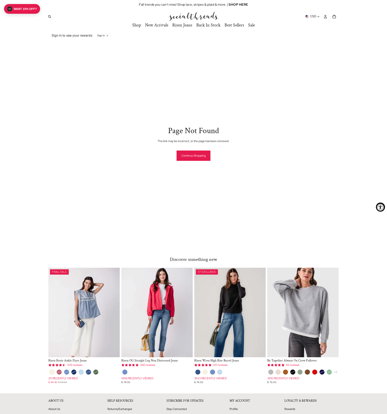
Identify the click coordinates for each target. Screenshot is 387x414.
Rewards (289, 409)
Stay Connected (176, 409)
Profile (234, 409)
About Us (54, 409)
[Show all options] (335, 372)
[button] (22, 9)
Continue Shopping (193, 155)
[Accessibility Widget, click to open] (380, 207)
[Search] (49, 16)
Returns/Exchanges (119, 409)
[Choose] (113, 351)
